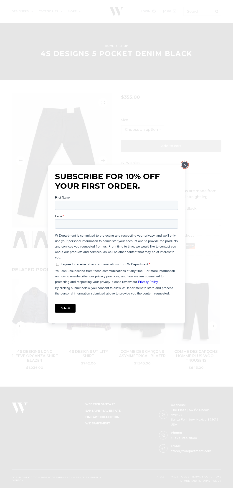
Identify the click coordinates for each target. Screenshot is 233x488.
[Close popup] (185, 164)
